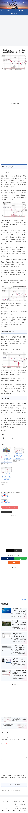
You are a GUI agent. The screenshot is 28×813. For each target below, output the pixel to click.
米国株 (10, 511)
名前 (2, 759)
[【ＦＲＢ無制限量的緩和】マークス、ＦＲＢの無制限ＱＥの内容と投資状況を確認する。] (6, 450)
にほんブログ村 (5, 496)
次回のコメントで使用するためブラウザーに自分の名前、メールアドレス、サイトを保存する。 (14, 777)
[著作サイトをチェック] (7, 558)
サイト (3, 770)
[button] (18, 550)
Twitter (7, 804)
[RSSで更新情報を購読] (14, 562)
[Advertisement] (14, 30)
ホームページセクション (20, 808)
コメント (4, 743)
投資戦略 (4, 511)
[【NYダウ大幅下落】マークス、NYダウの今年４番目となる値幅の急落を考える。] (6, 470)
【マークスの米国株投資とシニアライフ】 (20, 805)
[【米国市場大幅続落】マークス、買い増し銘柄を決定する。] (18, 450)
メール (3, 764)
